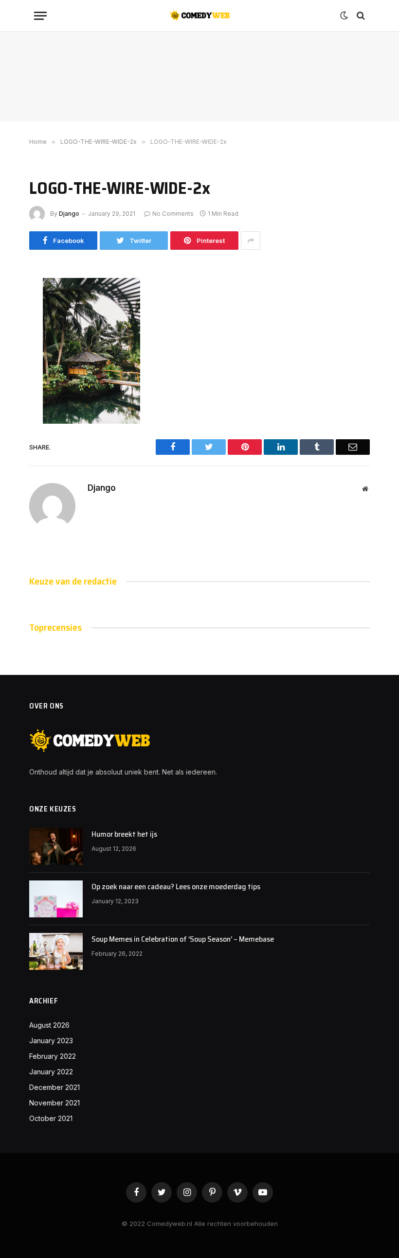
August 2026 (49, 1025)
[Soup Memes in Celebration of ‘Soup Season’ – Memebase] (56, 951)
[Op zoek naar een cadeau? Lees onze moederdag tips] (56, 898)
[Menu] (40, 16)
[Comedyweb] (199, 16)
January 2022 (51, 1072)
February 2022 (52, 1056)
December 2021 (54, 1087)
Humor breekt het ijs (124, 834)
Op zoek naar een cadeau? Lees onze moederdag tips (175, 887)
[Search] (360, 16)
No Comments (173, 213)
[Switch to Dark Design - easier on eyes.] (344, 15)
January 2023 (51, 1040)
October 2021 (51, 1118)
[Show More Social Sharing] (250, 240)
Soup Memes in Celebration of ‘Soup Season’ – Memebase (182, 939)
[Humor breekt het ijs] (56, 846)
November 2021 (54, 1103)
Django (69, 213)
